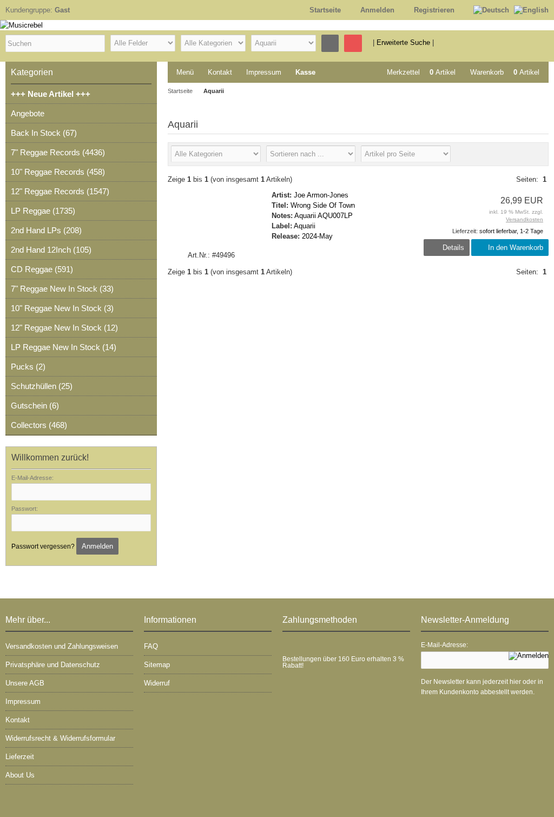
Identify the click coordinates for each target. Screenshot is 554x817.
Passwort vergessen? (43, 546)
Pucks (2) (28, 366)
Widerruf (157, 683)
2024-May (317, 236)
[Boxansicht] (519, 154)
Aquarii (304, 226)
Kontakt (220, 72)
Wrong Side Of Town (323, 205)
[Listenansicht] (536, 154)
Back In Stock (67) (44, 132)
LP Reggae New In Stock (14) (63, 347)
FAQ (151, 646)
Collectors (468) (39, 425)
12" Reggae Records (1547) (60, 191)
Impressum (263, 72)
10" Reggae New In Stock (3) (62, 308)
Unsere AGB (24, 683)
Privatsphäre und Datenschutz (52, 665)
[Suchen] (330, 43)
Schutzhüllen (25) (41, 386)
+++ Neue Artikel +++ (50, 93)
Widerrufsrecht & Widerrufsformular (60, 738)
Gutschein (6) (35, 405)
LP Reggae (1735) (43, 210)
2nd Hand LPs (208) (46, 230)
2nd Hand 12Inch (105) (51, 249)
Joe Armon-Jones (321, 195)
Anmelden (97, 546)
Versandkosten (524, 219)
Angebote (27, 113)
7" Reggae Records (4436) (58, 152)
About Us (20, 775)
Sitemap (157, 665)
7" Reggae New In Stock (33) (62, 288)
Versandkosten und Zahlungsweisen (61, 646)
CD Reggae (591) (42, 269)
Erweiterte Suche (403, 42)
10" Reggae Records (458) (58, 171)
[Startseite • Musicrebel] (205, 25)
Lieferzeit (19, 757)
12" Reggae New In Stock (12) (64, 327)
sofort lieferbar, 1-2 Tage (511, 231)
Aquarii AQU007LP (323, 216)
